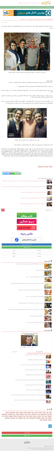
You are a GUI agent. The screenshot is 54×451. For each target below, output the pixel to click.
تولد (27, 416)
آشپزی (14, 256)
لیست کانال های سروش (26, 244)
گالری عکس (25, 7)
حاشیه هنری (4, 22)
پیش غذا (42, 418)
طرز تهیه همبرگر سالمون (40, 270)
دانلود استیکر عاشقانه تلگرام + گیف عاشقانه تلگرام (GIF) (36, 375)
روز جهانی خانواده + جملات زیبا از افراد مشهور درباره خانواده (35, 370)
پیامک (28, 418)
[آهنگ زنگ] (27, 240)
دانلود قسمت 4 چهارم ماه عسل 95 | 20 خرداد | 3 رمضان (36, 390)
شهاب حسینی (49, 414)
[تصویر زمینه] (27, 234)
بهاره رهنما (45, 420)
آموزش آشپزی (32, 418)
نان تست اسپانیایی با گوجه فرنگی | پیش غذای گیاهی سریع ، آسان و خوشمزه (31, 290)
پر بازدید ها (38, 351)
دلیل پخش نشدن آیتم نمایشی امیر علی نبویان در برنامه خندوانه (37, 19)
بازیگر (44, 412)
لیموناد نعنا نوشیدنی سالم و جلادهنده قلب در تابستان (35, 296)
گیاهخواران (11, 416)
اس (16, 418)
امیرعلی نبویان (40, 166)
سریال (29, 414)
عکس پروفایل (27, 247)
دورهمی (21, 412)
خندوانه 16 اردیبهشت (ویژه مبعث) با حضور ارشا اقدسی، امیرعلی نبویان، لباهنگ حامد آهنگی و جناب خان (23, 186)
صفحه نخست (48, 7)
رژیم (25, 418)
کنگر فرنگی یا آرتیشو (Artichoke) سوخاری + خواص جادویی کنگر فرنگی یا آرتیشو (30, 264)
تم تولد (14, 250)
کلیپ (47, 412)
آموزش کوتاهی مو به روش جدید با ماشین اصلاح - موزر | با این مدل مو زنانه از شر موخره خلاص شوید (28, 395)
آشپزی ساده (20, 416)
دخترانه (6, 416)
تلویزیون (29, 412)
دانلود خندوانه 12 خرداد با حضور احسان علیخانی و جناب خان (35, 385)
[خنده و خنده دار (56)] (26, 339)
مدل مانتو (14, 253)
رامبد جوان (22, 414)
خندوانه (50, 166)
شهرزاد (35, 416)
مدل (14, 414)
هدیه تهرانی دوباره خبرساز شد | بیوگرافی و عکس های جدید (33, 192)
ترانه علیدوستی (12, 412)
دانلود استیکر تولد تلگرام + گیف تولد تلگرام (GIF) (37, 359)
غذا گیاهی (49, 418)
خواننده (25, 412)
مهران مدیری (7, 418)
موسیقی (7, 412)
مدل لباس (39, 256)
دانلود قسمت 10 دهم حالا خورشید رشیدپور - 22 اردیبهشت (33, 198)
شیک (43, 416)
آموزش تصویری (43, 414)
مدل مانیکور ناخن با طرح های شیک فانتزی (37, 316)
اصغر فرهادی (20, 418)
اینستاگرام (49, 416)
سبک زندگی (40, 7)
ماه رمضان (30, 416)
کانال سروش (27, 433)
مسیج (24, 416)
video (50, 412)
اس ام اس (39, 416)
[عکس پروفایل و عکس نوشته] (27, 215)
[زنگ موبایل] (27, 227)
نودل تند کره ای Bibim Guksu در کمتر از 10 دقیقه (35, 277)
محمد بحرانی (46, 166)
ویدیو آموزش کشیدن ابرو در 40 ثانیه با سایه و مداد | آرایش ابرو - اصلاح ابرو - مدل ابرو (30, 400)
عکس (38, 414)
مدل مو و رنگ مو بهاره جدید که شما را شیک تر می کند (35, 322)
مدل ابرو (39, 253)
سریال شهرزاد (4, 414)
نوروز (26, 414)
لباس (46, 416)
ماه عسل (17, 414)
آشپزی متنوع (13, 418)
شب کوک (15, 416)
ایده (46, 418)
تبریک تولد (39, 250)
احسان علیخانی (34, 414)
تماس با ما (18, 7)
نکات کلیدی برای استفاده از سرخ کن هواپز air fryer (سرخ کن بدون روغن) (31, 303)
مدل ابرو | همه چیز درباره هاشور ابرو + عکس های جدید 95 (35, 354)
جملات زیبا (32, 7)
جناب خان (36, 412)
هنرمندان (49, 420)
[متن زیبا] (27, 221)
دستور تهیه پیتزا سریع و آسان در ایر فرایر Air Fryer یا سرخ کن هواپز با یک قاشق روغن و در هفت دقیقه (26, 309)
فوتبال (41, 420)
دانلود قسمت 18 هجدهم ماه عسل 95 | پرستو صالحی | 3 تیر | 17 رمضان (33, 364)
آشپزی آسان (10, 414)
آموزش (17, 412)
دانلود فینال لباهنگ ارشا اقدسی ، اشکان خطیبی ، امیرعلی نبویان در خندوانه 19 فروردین (30, 380)
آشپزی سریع (38, 418)
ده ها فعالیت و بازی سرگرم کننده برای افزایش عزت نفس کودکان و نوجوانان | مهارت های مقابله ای (27, 283)
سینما (32, 412)
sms (3, 416)
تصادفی (14, 351)
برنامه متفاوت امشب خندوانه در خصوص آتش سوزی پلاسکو (33, 203)
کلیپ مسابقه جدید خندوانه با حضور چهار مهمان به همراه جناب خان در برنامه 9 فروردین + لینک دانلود (24, 181)
